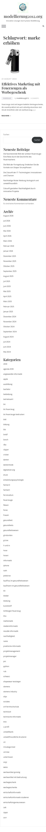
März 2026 (7, 241)
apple (5, 379)
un (4, 742)
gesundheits (8, 525)
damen (6, 460)
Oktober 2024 (8, 326)
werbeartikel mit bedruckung (15, 777)
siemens (6, 686)
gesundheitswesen (10, 530)
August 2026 (8, 216)
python (6, 666)
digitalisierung (9, 470)
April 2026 (7, 236)
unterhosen (8, 757)
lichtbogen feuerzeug (12, 611)
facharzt (6, 485)
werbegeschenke (10, 787)
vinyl (5, 762)
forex (5, 510)
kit (4, 591)
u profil (6, 727)
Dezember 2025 (9, 256)
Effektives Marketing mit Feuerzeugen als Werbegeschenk (21, 88)
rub (4, 671)
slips (5, 696)
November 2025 (9, 261)
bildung (6, 424)
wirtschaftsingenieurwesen (14, 802)
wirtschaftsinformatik (12, 792)
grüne (5, 540)
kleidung (6, 601)
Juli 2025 (6, 281)
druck (5, 475)
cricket (6, 454)
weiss (5, 767)
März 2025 (7, 301)
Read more (5, 116)
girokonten (7, 535)
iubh (5, 570)
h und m (6, 545)
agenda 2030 (8, 369)
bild (4, 419)
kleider (6, 596)
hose (5, 550)
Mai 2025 (7, 291)
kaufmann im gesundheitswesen (16, 586)
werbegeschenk (9, 782)
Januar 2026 (8, 251)
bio (4, 429)
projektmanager (9, 656)
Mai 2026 (7, 231)
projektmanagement (11, 651)
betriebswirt (8, 399)
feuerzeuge (7, 98)
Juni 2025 (7, 286)
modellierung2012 (23, 98)
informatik (7, 560)
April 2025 (7, 296)
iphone (6, 565)
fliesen (6, 505)
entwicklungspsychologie (13, 480)
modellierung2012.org (23, 16)
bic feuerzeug (8, 409)
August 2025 (8, 276)
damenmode (8, 465)
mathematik (8, 621)
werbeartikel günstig (11, 772)
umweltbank (8, 732)
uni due (6, 752)
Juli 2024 (6, 342)
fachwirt (6, 490)
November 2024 (9, 321)
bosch (5, 439)
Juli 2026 (6, 221)
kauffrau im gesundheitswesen (15, 581)
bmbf (5, 434)
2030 (5, 364)
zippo (5, 812)
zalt (4, 807)
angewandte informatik (12, 374)
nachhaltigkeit (9, 636)
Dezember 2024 (9, 316)
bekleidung (7, 394)
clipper (6, 449)
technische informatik (12, 717)
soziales (6, 701)
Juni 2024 (7, 347)
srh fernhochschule (11, 707)
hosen (5, 555)
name (5, 641)
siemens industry (10, 691)
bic (4, 404)
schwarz (6, 676)
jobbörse (7, 575)
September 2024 (9, 331)
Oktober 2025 (8, 266)
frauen (6, 515)
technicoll (7, 712)
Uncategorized (9, 747)
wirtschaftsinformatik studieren (16, 797)
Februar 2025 (8, 306)
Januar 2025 (8, 311)
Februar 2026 (8, 246)
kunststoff (7, 606)
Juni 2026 (7, 226)
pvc (4, 661)
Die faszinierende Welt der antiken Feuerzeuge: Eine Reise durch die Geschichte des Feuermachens (22, 157)
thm (5, 722)
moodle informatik (10, 631)
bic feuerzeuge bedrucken (13, 414)
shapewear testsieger (12, 681)
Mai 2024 (7, 352)
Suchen (6, 134)
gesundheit (7, 520)
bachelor (6, 389)
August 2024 (8, 337)
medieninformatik (10, 626)
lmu (4, 616)
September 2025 (9, 271)
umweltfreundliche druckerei (14, 737)
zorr (5, 817)
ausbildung (7, 384)
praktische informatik (12, 646)
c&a (4, 444)
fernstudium (8, 495)
